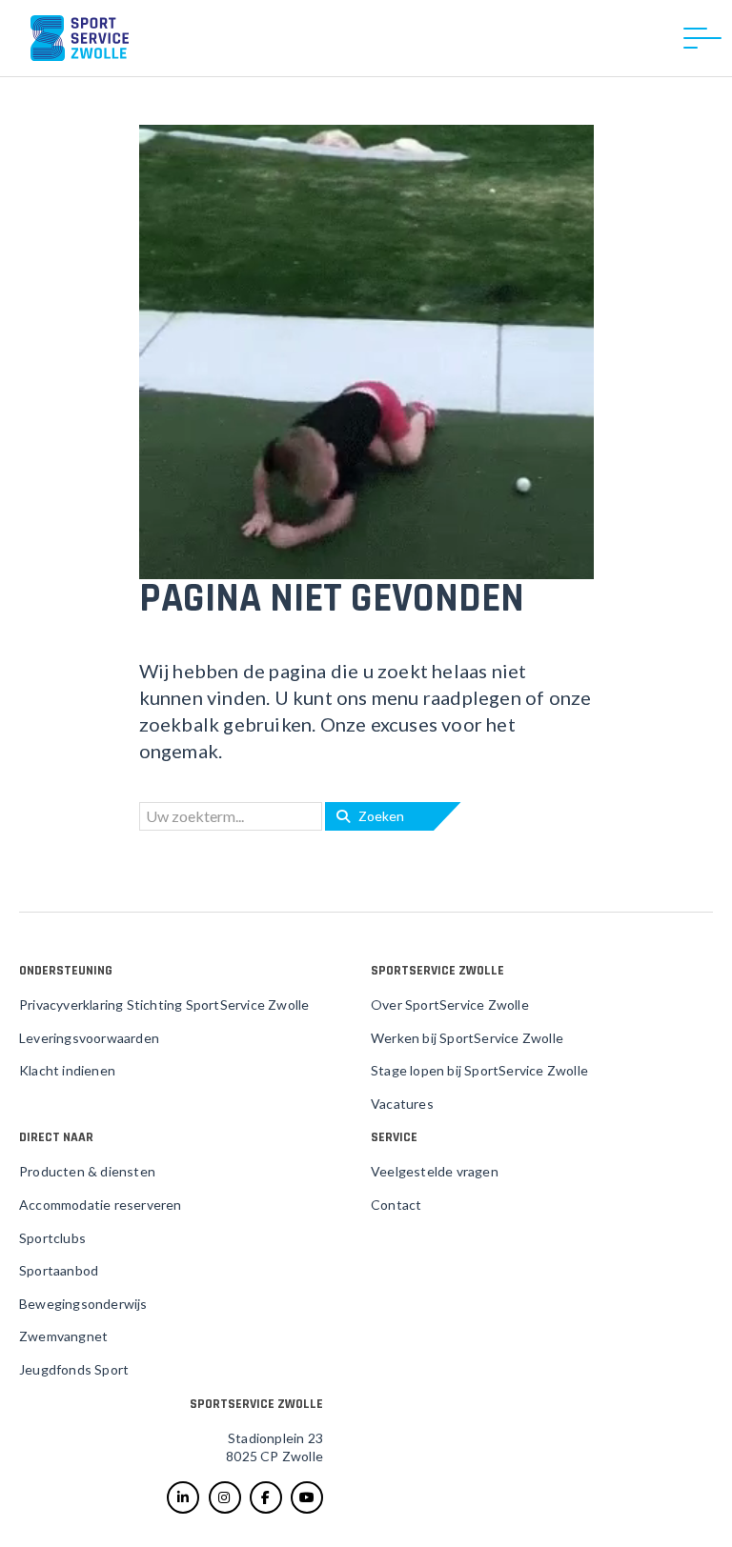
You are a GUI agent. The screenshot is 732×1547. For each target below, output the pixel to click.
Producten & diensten (87, 1171)
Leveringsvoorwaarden (89, 1038)
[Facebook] (266, 1497)
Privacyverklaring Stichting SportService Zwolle (164, 1004)
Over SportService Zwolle (450, 1004)
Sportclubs (52, 1238)
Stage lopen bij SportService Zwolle (479, 1070)
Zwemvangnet (63, 1336)
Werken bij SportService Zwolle (467, 1038)
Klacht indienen (67, 1070)
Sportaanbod (58, 1270)
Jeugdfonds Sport (74, 1369)
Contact (396, 1204)
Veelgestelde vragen (434, 1171)
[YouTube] (307, 1497)
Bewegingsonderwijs (83, 1304)
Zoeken (377, 816)
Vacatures (402, 1103)
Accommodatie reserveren (100, 1204)
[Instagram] (225, 1497)
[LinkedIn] (183, 1497)
